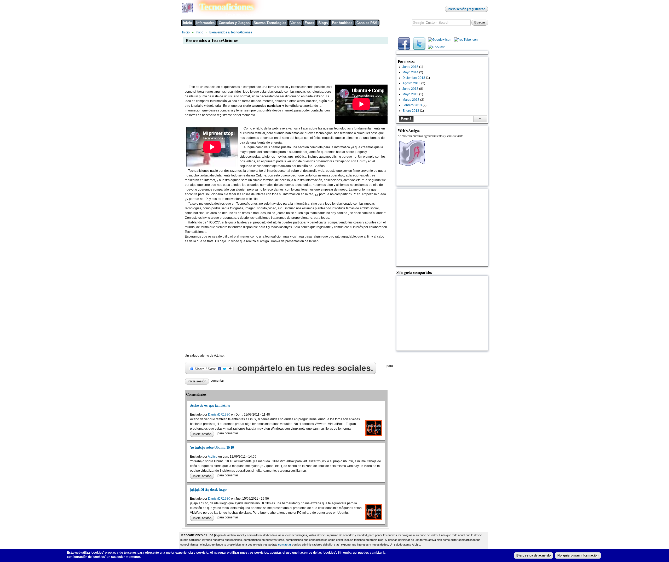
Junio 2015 (410, 67)
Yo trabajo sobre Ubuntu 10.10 (212, 447)
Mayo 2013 (410, 94)
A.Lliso (212, 456)
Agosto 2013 (411, 83)
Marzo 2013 (410, 100)
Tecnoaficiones (226, 7)
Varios (295, 23)
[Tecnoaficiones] (187, 12)
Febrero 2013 (412, 105)
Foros (309, 23)
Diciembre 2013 (413, 78)
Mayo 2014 (410, 72)
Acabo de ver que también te (210, 405)
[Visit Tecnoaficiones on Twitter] (419, 49)
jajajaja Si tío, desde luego (208, 489)
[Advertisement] (276, 59)
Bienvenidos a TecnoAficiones (230, 32)
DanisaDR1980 (219, 414)
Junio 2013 (410, 89)
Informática (205, 23)
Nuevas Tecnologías (270, 23)
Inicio (187, 23)
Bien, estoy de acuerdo (533, 555)
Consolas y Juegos (234, 23)
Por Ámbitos (342, 23)
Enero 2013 (410, 111)
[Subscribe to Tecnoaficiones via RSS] (437, 48)
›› (480, 118)
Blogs (323, 23)
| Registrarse (475, 9)
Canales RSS (366, 23)
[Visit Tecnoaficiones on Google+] (440, 41)
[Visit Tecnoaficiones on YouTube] (466, 41)
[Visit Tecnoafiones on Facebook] (404, 49)
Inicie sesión (197, 381)
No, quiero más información (577, 555)
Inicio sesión (457, 9)
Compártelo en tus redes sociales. (304, 368)
